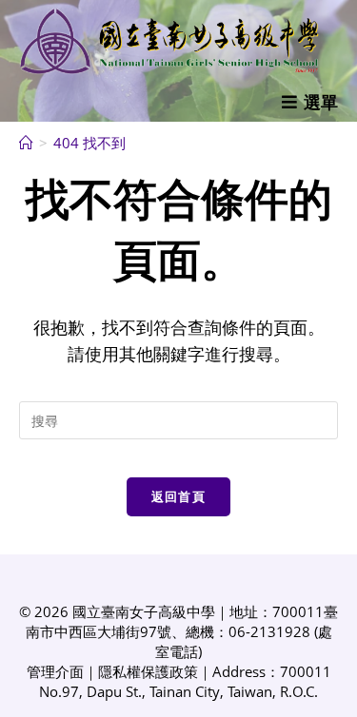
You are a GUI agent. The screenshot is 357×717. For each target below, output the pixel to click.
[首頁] (26, 142)
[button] (310, 101)
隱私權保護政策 (148, 671)
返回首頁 (178, 496)
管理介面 (55, 671)
